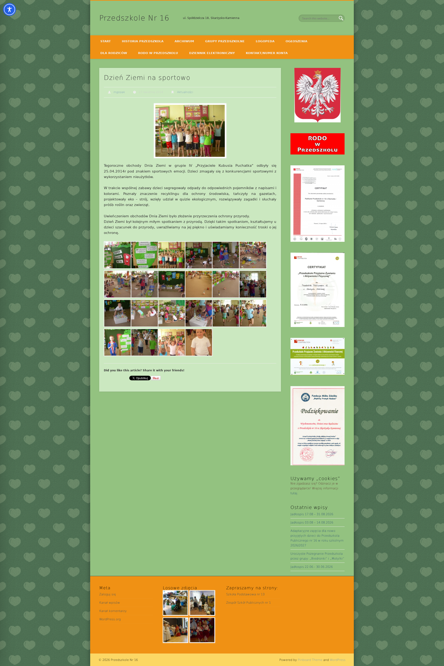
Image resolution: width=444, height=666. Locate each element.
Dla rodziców (113, 53)
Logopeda (265, 41)
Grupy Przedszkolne (225, 41)
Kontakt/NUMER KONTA (267, 53)
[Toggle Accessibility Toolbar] (9, 9)
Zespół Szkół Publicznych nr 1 (248, 602)
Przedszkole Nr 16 (134, 18)
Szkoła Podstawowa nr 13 (245, 594)
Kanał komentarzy (113, 611)
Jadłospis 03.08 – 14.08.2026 (311, 522)
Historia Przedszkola (142, 41)
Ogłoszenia (296, 41)
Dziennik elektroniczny (212, 53)
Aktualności (185, 92)
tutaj (293, 493)
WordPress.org (110, 619)
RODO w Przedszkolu (158, 53)
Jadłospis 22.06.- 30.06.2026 (311, 567)
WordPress (337, 660)
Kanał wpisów (109, 602)
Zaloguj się (107, 594)
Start (105, 41)
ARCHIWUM (184, 41)
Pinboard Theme (310, 660)
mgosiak (119, 92)
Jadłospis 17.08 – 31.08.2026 (311, 514)
